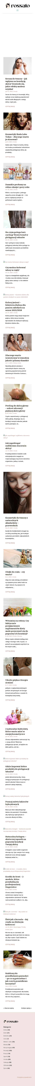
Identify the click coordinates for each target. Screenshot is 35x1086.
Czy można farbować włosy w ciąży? (15, 268)
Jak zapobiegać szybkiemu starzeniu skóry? (15, 446)
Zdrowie (19, 636)
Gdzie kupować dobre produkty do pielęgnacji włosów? (17, 769)
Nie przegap (17, 927)
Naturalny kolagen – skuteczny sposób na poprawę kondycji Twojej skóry (15, 840)
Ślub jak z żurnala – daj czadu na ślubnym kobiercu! (16, 922)
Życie (11, 929)
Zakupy (6, 1062)
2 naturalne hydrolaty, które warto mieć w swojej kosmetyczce (16, 731)
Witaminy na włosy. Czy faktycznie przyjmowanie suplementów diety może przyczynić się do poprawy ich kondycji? (17, 627)
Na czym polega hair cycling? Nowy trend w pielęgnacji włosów (16, 235)
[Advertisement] (17, 31)
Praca (5, 1053)
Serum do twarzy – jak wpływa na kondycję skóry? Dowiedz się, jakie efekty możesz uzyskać (16, 83)
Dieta (5, 1030)
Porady (23, 927)
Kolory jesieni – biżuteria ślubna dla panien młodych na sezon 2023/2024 (15, 306)
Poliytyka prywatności (24, 1077)
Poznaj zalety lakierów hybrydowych (16, 802)
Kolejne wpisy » (26, 1008)
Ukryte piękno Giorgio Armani (16, 681)
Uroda (15, 91)
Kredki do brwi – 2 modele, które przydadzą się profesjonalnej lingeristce (14, 881)
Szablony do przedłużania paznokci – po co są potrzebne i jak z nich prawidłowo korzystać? (16, 978)
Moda (15, 363)
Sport (5, 1056)
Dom (5, 1033)
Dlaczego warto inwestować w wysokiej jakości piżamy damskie (17, 358)
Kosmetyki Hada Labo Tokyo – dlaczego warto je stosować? (17, 137)
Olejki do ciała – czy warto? (15, 573)
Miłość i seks (8, 1042)
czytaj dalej (10, 106)
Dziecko (6, 1036)
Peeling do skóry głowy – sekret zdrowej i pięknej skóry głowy (16, 408)
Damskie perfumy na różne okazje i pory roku (17, 185)
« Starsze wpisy (9, 1008)
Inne (5, 1039)
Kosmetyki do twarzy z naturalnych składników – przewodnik (16, 521)
